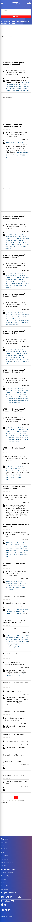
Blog (2, 852)
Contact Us (4, 889)
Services (3, 865)
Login (28, 2)
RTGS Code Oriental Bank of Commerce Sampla (14, 295)
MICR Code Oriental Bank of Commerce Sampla (15, 318)
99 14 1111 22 (12, 896)
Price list (3, 882)
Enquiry (16, 637)
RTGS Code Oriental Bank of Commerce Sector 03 (14, 217)
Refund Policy (5, 886)
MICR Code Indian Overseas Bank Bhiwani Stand (16, 548)
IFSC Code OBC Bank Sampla (20, 320)
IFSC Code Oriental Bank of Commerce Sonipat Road (16, 431)
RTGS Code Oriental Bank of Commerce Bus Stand (14, 63)
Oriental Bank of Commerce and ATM (15, 655)
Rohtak (4, 26)
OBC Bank (8, 611)
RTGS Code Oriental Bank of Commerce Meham (14, 449)
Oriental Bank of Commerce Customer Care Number (14, 621)
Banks (9, 26)
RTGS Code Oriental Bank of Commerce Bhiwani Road (14, 371)
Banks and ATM (16, 676)
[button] (15, 3)
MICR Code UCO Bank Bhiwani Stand (16, 584)
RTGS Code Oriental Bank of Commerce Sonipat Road (14, 410)
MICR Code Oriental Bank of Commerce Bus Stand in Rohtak (9, 28)
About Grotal (5, 859)
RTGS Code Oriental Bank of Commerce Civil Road (14, 332)
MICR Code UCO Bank (19, 587)
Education (4, 842)
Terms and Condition (7, 872)
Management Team (7, 862)
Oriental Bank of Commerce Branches (16, 609)
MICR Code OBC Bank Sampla (14, 322)
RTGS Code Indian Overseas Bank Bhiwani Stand (16, 525)
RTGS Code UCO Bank (12, 586)
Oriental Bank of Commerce (14, 596)
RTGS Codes (9, 589)
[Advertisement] (16, 48)
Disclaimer (4, 879)
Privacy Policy (5, 876)
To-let (2, 845)
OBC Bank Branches (19, 611)
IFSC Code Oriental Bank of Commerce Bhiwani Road (16, 392)
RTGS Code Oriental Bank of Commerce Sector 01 (14, 256)
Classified (4, 849)
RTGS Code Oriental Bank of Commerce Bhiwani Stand (14, 125)
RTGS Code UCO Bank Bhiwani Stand (14, 564)
